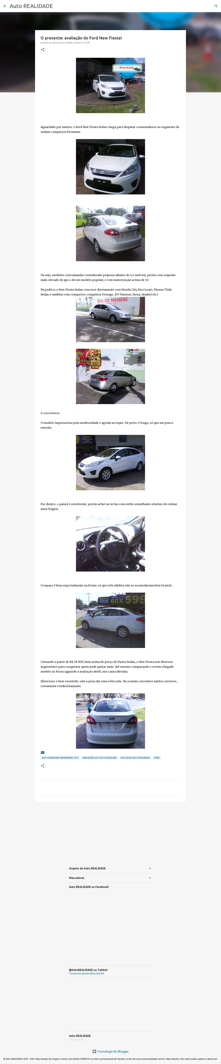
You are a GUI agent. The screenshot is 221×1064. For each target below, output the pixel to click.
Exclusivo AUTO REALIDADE (135, 758)
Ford (157, 758)
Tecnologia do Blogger (113, 1051)
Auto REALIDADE (31, 6)
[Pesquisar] (216, 6)
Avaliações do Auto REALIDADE (100, 758)
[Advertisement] (110, 831)
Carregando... (77, 1039)
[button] (43, 50)
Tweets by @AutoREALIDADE (86, 973)
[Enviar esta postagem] (43, 754)
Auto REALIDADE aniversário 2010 (60, 758)
